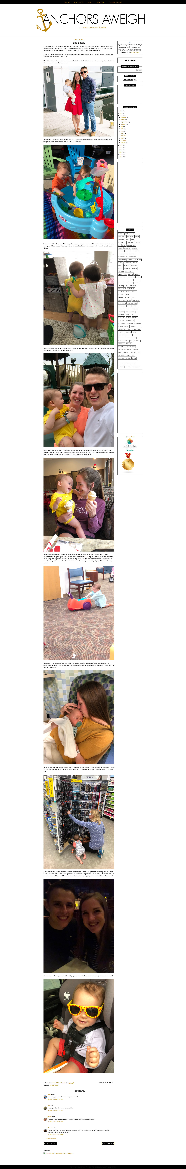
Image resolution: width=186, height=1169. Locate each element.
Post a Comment (51, 1138)
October (123, 119)
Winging (134, 317)
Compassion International (126, 346)
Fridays (134, 248)
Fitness (134, 291)
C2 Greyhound (136, 329)
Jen (49, 1105)
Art (131, 340)
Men (133, 355)
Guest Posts (129, 271)
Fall (119, 280)
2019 (121, 113)
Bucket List (122, 323)
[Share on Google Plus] (112, 1082)
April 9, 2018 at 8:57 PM (55, 1110)
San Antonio (132, 337)
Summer (137, 274)
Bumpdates (136, 300)
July (122, 126)
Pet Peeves (122, 364)
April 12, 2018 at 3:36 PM (55, 1135)
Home (128, 306)
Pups (133, 297)
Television (121, 329)
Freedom (135, 349)
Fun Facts (133, 285)
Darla (126, 285)
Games (135, 332)
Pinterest (121, 317)
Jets (127, 314)
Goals (120, 265)
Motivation (127, 309)
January (123, 142)
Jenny (127, 239)
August (123, 124)
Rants (120, 282)
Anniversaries (122, 253)
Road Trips (121, 300)
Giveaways (134, 265)
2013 (121, 154)
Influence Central (124, 355)
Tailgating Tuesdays (130, 268)
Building (130, 323)
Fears (129, 349)
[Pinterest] (128, 61)
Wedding (121, 271)
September (124, 122)
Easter (134, 306)
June (122, 128)
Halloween (121, 306)
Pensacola (127, 262)
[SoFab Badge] (130, 437)
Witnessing (136, 366)
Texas (126, 282)
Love (130, 280)
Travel (135, 262)
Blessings (127, 248)
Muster (128, 358)
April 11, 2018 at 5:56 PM (55, 1121)
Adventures (122, 259)
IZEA (139, 352)
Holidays (130, 259)
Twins (131, 282)
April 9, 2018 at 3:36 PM (55, 1099)
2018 (121, 115)
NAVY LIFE (78, 2)
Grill (120, 352)
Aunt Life (121, 320)
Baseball (137, 340)
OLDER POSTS (108, 1143)
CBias (123, 245)
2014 (121, 152)
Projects (137, 280)
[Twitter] (127, 61)
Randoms (121, 239)
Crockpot (128, 332)
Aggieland (131, 277)
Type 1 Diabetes (123, 340)
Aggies (139, 277)
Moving (130, 274)
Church (120, 332)
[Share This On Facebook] (105, 1082)
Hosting (133, 352)
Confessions (131, 245)
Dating (128, 291)
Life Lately (54, 1085)
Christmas (130, 242)
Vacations (136, 251)
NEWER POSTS (50, 1143)
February (123, 140)
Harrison (126, 352)
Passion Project (132, 361)
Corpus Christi (130, 311)
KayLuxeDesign (110, 1167)
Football (121, 294)
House (120, 268)
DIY (119, 245)
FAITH (89, 2)
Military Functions (124, 297)
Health (120, 326)
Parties (133, 326)
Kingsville (130, 288)
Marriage (138, 259)
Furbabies (137, 323)
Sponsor (134, 309)
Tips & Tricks (122, 277)
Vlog (128, 329)
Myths (134, 358)
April (122, 133)
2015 (121, 150)
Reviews (126, 265)
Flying (120, 262)
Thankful (121, 291)
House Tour (122, 288)
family (137, 236)
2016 (121, 147)
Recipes (120, 233)
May (122, 131)
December (124, 117)
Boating (128, 343)
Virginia (120, 251)
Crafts (120, 285)
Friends (137, 242)
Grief (127, 294)
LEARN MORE (135, 52)
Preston (129, 335)
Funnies (125, 280)
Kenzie (50, 1128)
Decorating (122, 349)
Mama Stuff (132, 256)
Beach (129, 300)
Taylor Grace (122, 256)
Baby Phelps (130, 320)
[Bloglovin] (132, 61)
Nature (126, 326)
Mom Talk (121, 358)
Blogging (128, 251)
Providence (131, 364)
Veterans (128, 366)
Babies (137, 282)
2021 (121, 111)
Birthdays (132, 253)
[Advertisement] (130, 193)
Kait (49, 1094)
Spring (128, 317)
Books (120, 248)
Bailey (50, 1116)
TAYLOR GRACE (115, 2)
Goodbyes (121, 335)
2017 (121, 145)
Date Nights (122, 303)
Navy (126, 233)
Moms (120, 309)
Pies (132, 314)
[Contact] (134, 61)
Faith (132, 239)
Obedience (121, 361)
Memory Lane (122, 274)
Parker (132, 233)
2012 (121, 156)
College (121, 311)
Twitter (120, 366)
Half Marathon (132, 303)
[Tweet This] (108, 1082)
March (122, 138)
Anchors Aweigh (88, 1167)
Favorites (121, 314)
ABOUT (67, 2)
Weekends (130, 236)
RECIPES (100, 2)
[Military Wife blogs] (128, 473)
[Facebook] (125, 61)
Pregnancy (121, 236)
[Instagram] (130, 61)
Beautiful (121, 343)
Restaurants (122, 337)
